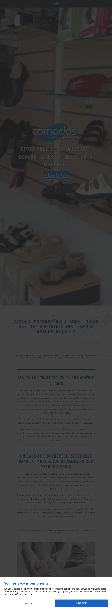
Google (19, 594)
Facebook (29, 594)
